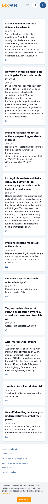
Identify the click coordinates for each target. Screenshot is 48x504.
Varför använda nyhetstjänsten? (15, 463)
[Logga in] (35, 5)
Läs (6, 60)
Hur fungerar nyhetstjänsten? (15, 458)
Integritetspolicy (9, 472)
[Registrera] (43, 5)
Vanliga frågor (8, 453)
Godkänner (24, 499)
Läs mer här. (7, 493)
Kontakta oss (7, 467)
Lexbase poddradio (10, 449)
